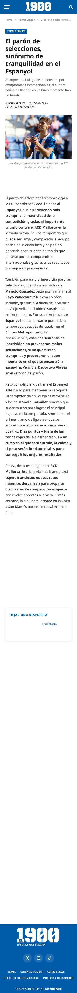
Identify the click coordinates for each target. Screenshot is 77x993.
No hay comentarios (22, 107)
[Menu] (7, 7)
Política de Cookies (58, 978)
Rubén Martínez (15, 103)
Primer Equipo (16, 31)
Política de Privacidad (21, 978)
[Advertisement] (38, 559)
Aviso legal (56, 971)
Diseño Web (53, 989)
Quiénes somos (31, 971)
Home (12, 971)
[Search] (70, 7)
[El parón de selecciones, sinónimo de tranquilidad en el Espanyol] (38, 137)
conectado (49, 624)
